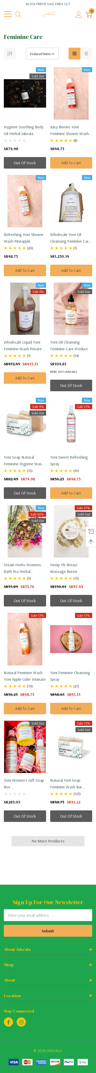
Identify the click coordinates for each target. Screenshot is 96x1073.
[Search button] (18, 14)
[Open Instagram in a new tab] (21, 1022)
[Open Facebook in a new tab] (8, 1022)
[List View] (86, 53)
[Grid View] (74, 53)
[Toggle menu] (8, 14)
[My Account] (79, 14)
